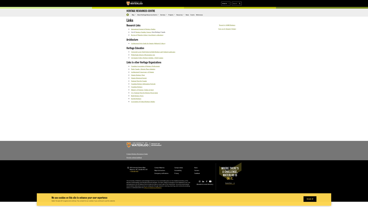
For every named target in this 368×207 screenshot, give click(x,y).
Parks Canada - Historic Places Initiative (143, 69)
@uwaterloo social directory (205, 184)
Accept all (310, 199)
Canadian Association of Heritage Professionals (145, 66)
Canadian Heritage (136, 87)
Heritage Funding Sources (143, 32)
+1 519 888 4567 (134, 171)
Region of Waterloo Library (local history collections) (147, 35)
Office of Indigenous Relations (152, 187)
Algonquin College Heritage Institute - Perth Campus (147, 58)
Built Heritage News (137, 96)
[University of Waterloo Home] (135, 3)
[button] (225, 3)
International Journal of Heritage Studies (143, 29)
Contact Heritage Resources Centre (137, 154)
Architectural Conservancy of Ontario (142, 72)
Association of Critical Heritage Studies (143, 102)
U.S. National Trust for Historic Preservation (144, 93)
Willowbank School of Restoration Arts (143, 55)
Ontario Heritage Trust (138, 75)
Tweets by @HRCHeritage (227, 25)
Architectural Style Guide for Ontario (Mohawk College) (148, 43)
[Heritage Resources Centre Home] (128, 15)
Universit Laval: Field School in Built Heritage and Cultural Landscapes (153, 52)
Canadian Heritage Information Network (143, 84)
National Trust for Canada (139, 81)
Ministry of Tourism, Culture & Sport (142, 90)
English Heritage (136, 99)
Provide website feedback (134, 157)
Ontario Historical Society (139, 78)
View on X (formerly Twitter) (227, 29)
